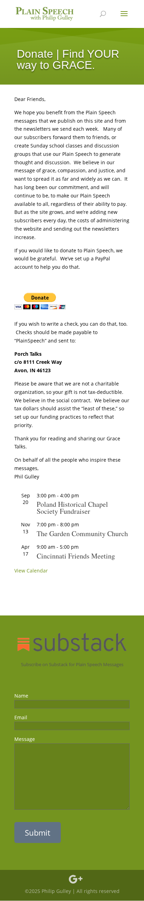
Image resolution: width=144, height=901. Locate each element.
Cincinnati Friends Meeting (76, 556)
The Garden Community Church (82, 533)
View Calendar (31, 570)
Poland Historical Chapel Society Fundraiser (72, 507)
